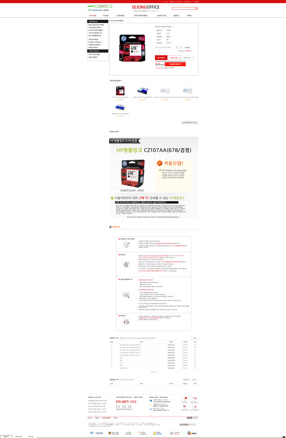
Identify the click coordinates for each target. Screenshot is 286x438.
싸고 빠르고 (123, 368)
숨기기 (284, 437)
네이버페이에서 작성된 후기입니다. (130, 345)
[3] (156, 372)
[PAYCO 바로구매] (175, 64)
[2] (154, 372)
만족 (121, 358)
